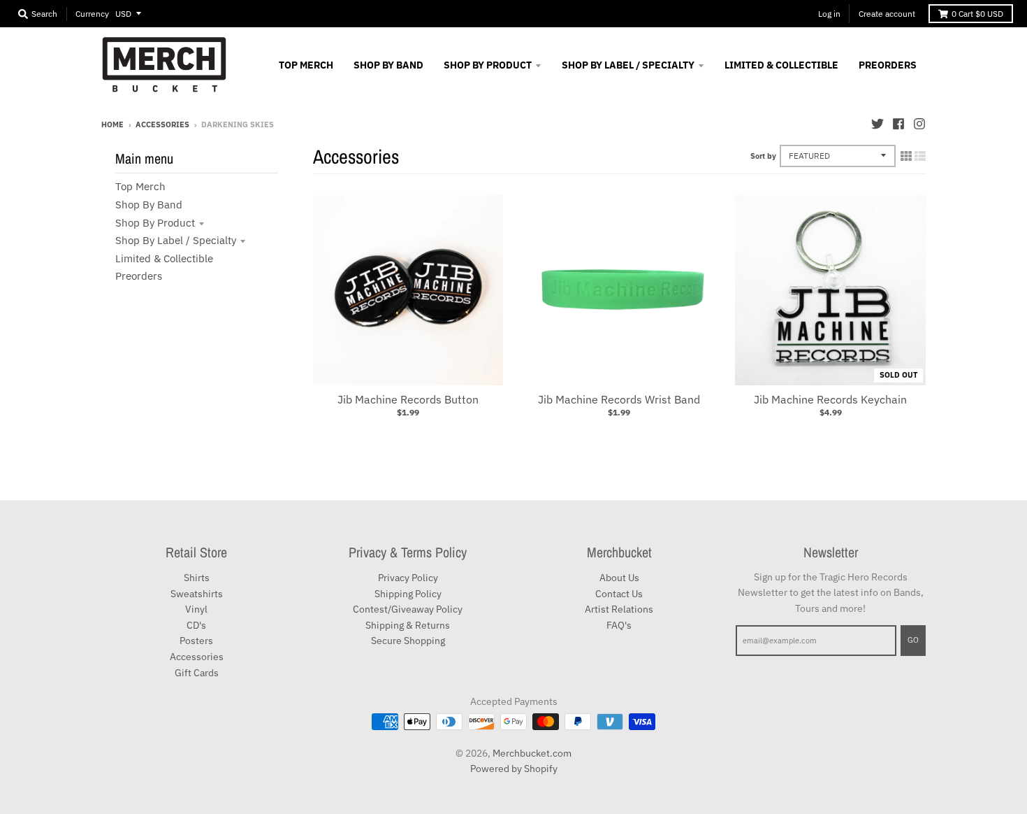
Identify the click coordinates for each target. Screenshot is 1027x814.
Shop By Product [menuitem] (488, 65)
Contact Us (619, 593)
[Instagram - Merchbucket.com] (919, 123)
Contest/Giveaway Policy (407, 609)
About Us (619, 577)
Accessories (162, 124)
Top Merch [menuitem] (306, 65)
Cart (977, 13)
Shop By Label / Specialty (175, 240)
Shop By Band (148, 204)
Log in (829, 13)
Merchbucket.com (532, 753)
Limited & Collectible (164, 258)
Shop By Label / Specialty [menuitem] (628, 65)
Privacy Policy (408, 577)
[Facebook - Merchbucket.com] (898, 123)
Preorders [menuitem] (888, 65)
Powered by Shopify (514, 768)
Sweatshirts (196, 593)
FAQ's (619, 625)
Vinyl (196, 609)
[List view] (920, 156)
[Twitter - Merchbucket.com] (877, 123)
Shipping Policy (408, 593)
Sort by (763, 156)
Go (913, 640)
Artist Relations (619, 609)
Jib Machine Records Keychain (830, 399)
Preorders (138, 276)
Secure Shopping (408, 640)
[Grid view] (906, 156)
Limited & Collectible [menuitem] (781, 65)
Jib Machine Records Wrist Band (619, 399)
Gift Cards (197, 672)
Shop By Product (155, 222)
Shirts (197, 577)
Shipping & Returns (407, 625)
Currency (92, 13)
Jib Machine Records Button (408, 399)
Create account (887, 13)
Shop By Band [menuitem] (388, 65)
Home (112, 124)
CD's (196, 625)
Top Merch (140, 186)
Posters (196, 640)
